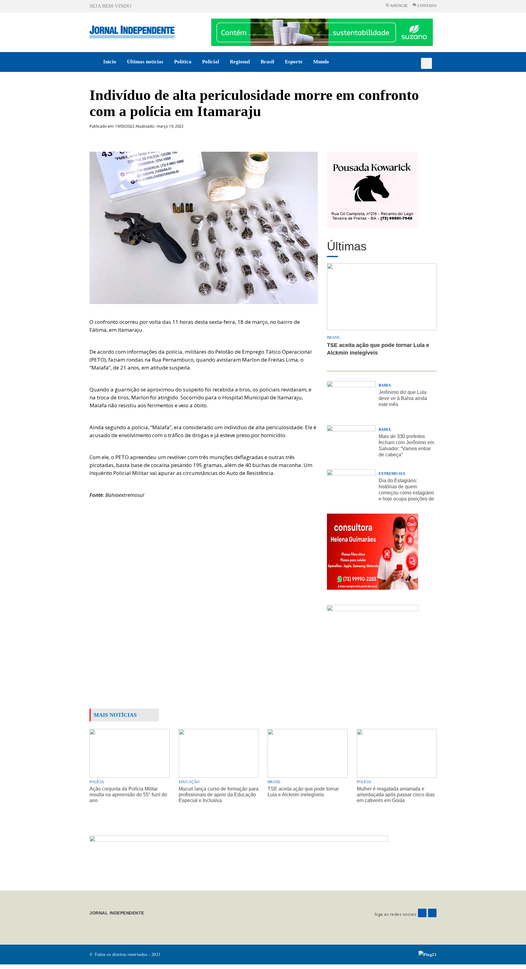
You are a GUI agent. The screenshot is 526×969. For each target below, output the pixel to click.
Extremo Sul (392, 474)
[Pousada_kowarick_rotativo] (372, 189)
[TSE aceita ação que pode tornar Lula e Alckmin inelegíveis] (308, 753)
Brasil (267, 62)
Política (182, 62)
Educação (189, 782)
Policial (210, 62)
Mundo (321, 62)
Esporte (294, 62)
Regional (240, 62)
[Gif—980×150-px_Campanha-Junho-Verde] (238, 858)
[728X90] (322, 32)
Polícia (96, 782)
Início (109, 62)
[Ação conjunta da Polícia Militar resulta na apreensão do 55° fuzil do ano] (129, 753)
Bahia (385, 385)
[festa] (372, 642)
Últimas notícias (145, 62)
